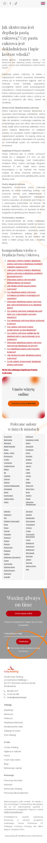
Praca (7, 755)
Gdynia (7, 479)
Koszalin (29, 456)
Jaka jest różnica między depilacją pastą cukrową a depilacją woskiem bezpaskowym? (24, 273)
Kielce (28, 443)
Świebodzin (30, 518)
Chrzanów (8, 463)
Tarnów (29, 528)
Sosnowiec (8, 564)
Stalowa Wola (9, 567)
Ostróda (7, 511)
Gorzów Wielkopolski (11, 486)
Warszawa (30, 546)
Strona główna (9, 60)
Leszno (28, 466)
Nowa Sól (29, 486)
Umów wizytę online (23, 613)
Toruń (28, 540)
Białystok (7, 443)
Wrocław (29, 556)
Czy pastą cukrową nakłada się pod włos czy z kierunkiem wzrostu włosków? (24, 314)
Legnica (29, 463)
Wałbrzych (30, 543)
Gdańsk (7, 476)
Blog (6, 764)
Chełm (6, 460)
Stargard (7, 574)
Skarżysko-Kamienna (12, 557)
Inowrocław (8, 496)
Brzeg (6, 450)
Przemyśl (7, 538)
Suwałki (7, 577)
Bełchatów (8, 440)
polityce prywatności (13, 812)
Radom (7, 544)
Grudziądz (8, 489)
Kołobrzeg (29, 450)
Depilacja (8, 710)
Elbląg (6, 469)
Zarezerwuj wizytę (24, 403)
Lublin (28, 473)
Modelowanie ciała (13, 726)
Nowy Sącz (30, 489)
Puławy (6, 541)
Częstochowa (9, 466)
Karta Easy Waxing (13, 788)
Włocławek (30, 553)
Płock (6, 525)
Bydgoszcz (8, 456)
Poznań (7, 531)
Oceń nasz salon (12, 759)
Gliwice (7, 482)
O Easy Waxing (11, 747)
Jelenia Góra (9, 499)
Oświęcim (7, 515)
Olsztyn (28, 496)
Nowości (8, 784)
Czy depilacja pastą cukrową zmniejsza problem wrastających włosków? (23, 295)
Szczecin (29, 511)
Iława (6, 492)
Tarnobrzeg (30, 525)
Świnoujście (30, 521)
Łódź (27, 479)
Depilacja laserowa (13, 722)
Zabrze (28, 560)
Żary (27, 569)
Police (6, 528)
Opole (28, 499)
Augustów (8, 437)
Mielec (28, 482)
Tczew (28, 531)
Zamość (29, 563)
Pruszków (7, 534)
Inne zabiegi (10, 735)
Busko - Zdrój (9, 453)
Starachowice (9, 570)
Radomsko (8, 547)
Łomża (28, 476)
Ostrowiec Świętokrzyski (31, 503)
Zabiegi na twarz (12, 730)
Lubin (28, 469)
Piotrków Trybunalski (11, 521)
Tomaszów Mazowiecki (30, 535)
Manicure (8, 714)
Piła (5, 518)
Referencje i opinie (13, 768)
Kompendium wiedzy (28, 60)
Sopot (6, 561)
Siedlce (7, 554)
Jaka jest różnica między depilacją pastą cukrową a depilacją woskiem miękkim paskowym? (24, 263)
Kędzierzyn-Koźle (32, 440)
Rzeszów (7, 551)
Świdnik (29, 515)
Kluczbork (29, 446)
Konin (28, 453)
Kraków (28, 460)
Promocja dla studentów (16, 792)
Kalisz (6, 502)
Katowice (29, 437)
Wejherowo (30, 550)
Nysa (28, 492)
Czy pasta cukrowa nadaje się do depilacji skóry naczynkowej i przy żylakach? (23, 336)
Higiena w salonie (12, 751)
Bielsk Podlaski (9, 446)
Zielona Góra (31, 566)
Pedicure (8, 718)
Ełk (5, 473)
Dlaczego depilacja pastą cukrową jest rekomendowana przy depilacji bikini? (24, 304)
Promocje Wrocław (13, 780)
